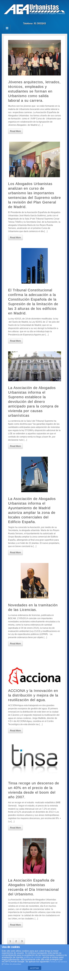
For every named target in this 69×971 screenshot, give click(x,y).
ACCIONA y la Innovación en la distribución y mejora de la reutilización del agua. (33, 695)
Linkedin (37, 19)
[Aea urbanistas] (34, 9)
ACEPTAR (34, 968)
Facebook (32, 19)
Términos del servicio (58, 962)
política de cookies (33, 957)
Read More (15, 131)
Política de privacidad (12, 964)
